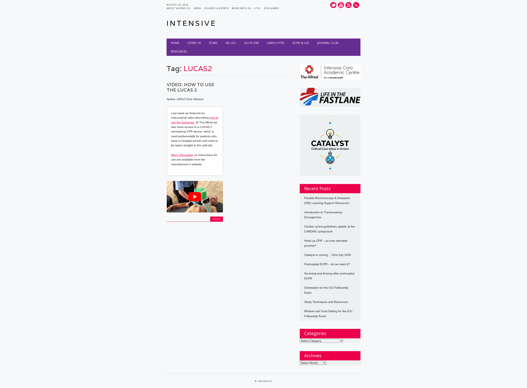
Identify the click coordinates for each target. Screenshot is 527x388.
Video (216, 218)
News (197, 8)
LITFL (257, 8)
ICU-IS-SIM (251, 43)
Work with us (241, 8)
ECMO (213, 43)
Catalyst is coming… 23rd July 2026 (327, 255)
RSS (348, 5)
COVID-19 (194, 43)
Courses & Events (216, 8)
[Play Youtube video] (195, 196)
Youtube (341, 5)
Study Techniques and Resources (326, 302)
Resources (179, 51)
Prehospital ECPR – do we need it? (327, 264)
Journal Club (327, 43)
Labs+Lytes (275, 43)
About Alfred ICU (179, 8)
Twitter (333, 5)
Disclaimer (271, 8)
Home (175, 43)
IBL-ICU (231, 43)
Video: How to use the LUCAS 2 (190, 87)
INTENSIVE (192, 23)
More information (182, 155)
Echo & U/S (301, 43)
